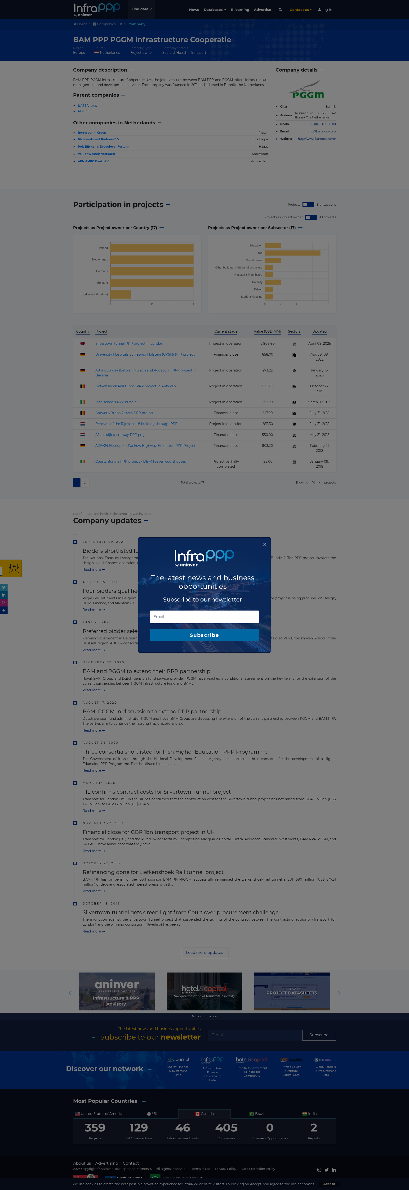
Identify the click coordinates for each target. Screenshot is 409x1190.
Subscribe (204, 635)
